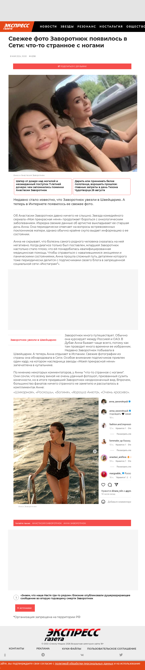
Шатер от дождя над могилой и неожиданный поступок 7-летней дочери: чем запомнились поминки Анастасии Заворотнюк (40, 186)
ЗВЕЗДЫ (67, 26)
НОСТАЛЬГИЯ (111, 26)
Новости (48, 26)
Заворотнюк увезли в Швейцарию (33, 339)
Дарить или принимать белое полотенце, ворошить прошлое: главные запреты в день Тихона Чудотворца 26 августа (96, 186)
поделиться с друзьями (73, 66)
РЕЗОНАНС (86, 26)
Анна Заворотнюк (74, 523)
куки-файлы (71, 648)
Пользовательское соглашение (111, 648)
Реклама (43, 648)
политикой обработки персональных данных (84, 663)
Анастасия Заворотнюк (47, 523)
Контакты (16, 648)
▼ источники (24, 608)
